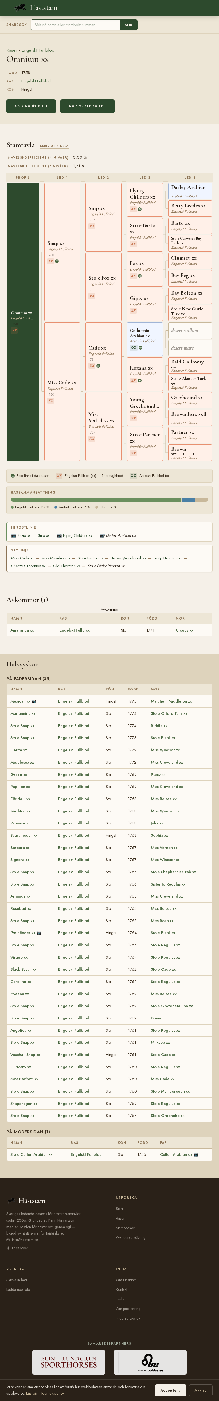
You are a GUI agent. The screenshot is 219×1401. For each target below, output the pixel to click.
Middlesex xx (22, 762)
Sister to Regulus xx (168, 884)
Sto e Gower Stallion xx (172, 1006)
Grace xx (18, 774)
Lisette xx (18, 750)
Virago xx (19, 957)
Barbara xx (20, 848)
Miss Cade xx (22, 558)
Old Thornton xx (66, 566)
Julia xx (157, 823)
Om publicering (128, 1308)
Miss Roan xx (162, 921)
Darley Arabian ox (118, 535)
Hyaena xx (19, 994)
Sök (128, 24)
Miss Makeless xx (55, 558)
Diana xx (158, 1018)
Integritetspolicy (128, 1318)
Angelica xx (20, 1030)
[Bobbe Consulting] (150, 1362)
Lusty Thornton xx (168, 558)
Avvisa (201, 1390)
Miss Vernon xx (164, 848)
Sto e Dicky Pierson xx (105, 566)
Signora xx (19, 860)
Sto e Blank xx (163, 738)
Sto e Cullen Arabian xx (31, 1154)
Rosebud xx (20, 908)
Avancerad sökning (131, 1237)
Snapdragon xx (23, 1103)
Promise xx (20, 823)
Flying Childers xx (74, 535)
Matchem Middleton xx (171, 701)
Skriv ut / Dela (54, 146)
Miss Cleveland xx (167, 762)
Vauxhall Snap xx (25, 1055)
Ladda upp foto (18, 1289)
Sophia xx (159, 835)
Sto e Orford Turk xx (169, 713)
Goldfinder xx (22, 933)
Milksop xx (160, 1042)
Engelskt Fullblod (37, 50)
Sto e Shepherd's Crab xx (173, 872)
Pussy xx (158, 774)
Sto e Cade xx (163, 969)
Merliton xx (20, 811)
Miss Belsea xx (164, 799)
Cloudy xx (184, 630)
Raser (11, 50)
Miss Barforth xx (24, 1079)
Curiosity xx (20, 1067)
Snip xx (43, 535)
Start (119, 1208)
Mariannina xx (22, 713)
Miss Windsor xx (165, 750)
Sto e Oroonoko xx (168, 1115)
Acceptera (171, 1390)
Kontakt (121, 1289)
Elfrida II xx (20, 799)
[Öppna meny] (201, 8)
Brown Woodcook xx (128, 558)
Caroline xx (20, 982)
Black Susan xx (23, 969)
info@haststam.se (25, 1239)
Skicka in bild (31, 106)
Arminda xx (20, 896)
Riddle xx (159, 726)
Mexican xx (20, 701)
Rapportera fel (87, 106)
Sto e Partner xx (90, 558)
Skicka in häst (16, 1280)
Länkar (121, 1299)
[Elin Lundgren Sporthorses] (68, 1362)
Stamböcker (125, 1228)
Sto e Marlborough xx (170, 1091)
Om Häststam (126, 1280)
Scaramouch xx (23, 835)
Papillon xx (20, 786)
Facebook (20, 1248)
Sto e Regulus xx (165, 945)
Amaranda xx (22, 630)
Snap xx (20, 535)
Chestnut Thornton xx (28, 566)
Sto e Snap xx (22, 726)
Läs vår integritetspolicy (45, 1393)
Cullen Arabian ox (176, 1154)
